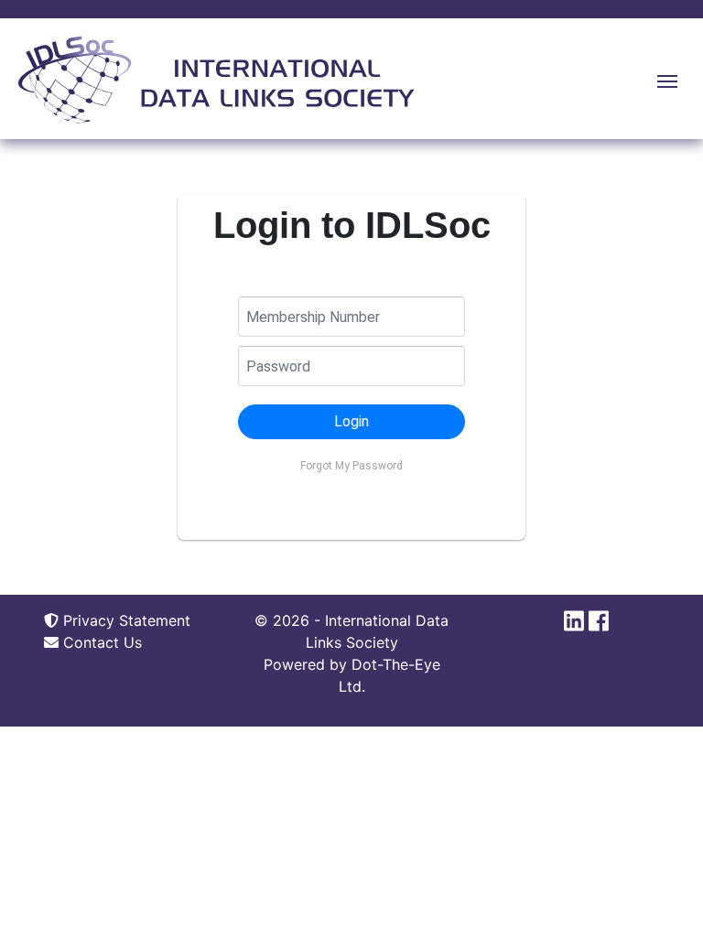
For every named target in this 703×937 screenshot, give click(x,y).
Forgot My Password (351, 465)
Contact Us (100, 642)
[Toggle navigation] (667, 80)
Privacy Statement (124, 620)
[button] (351, 421)
